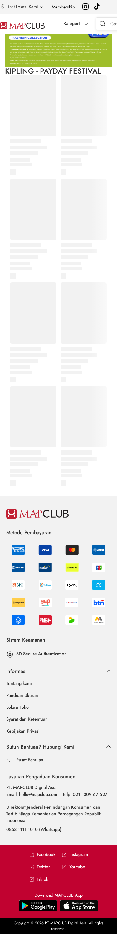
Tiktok (42, 879)
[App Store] (38, 910)
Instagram (78, 855)
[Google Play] (79, 910)
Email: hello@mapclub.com (31, 794)
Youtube (77, 867)
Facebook (46, 855)
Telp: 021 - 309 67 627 (84, 794)
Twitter (43, 867)
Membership (63, 7)
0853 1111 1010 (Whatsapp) (33, 829)
